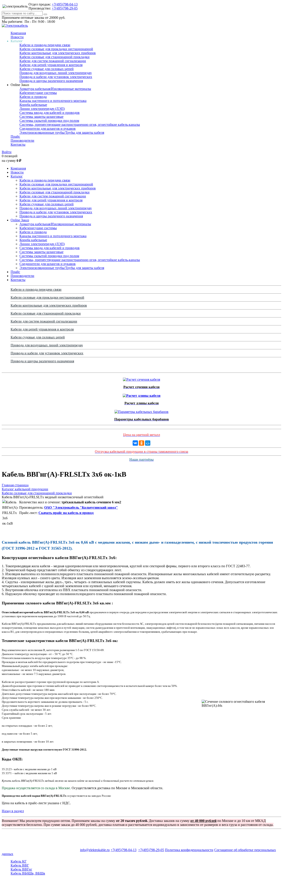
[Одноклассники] (141, 443)
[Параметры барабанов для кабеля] (141, 411)
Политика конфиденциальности (189, 850)
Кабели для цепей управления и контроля (50, 65)
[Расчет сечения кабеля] (141, 378)
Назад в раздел (13, 811)
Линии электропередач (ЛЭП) (42, 109)
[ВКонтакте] (135, 443)
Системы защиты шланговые (41, 116)
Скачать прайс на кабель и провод (66, 513)
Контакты (18, 144)
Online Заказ (20, 220)
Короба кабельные (33, 105)
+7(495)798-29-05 (65, 8)
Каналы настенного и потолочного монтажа (52, 101)
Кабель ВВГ (20, 865)
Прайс (15, 136)
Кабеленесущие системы (38, 93)
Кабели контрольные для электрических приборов (57, 53)
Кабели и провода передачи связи (44, 45)
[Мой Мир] (147, 443)
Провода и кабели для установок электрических (55, 77)
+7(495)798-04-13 (65, 4)
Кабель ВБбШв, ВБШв (28, 873)
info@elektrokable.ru (95, 850)
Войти (6, 152)
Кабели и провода (33, 97)
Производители (22, 140)
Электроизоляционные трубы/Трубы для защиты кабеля (61, 132)
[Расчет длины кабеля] (142, 394)
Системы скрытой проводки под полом (49, 120)
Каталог (17, 176)
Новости (17, 37)
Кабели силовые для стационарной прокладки (54, 57)
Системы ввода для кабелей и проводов (49, 113)
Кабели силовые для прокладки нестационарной (56, 49)
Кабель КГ (19, 861)
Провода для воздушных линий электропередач (55, 73)
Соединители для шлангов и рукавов (47, 128)
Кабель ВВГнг (21, 869)
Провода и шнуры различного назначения (51, 81)
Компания (18, 33)
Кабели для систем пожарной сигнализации (52, 61)
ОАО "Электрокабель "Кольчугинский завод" (81, 507)
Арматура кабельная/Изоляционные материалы (55, 89)
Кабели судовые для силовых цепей (46, 69)
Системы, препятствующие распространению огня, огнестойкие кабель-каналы (79, 124)
